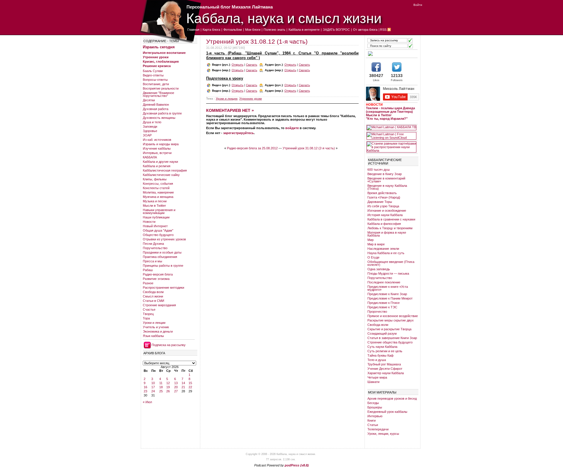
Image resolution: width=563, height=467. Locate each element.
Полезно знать (274, 29)
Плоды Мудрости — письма (388, 273)
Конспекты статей (156, 188)
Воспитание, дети (156, 84)
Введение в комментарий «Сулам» (386, 180)
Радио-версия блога (158, 274)
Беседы (373, 402)
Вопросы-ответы (155, 79)
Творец (148, 314)
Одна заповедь (378, 269)
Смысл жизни (153, 296)
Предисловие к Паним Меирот (390, 298)
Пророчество (377, 311)
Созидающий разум (382, 333)
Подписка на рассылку (169, 345)
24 (153, 391)
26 (168, 391)
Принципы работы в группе (163, 265)
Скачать (251, 64)
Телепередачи (378, 429)
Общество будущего (158, 235)
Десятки (149, 100)
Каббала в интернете (304, 29)
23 (145, 391)
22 (190, 387)
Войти (417, 4)
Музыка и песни (155, 201)
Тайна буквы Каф (380, 355)
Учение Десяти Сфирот (384, 368)
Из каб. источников (157, 139)
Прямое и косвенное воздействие (392, 315)
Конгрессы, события (158, 183)
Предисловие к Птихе (383, 302)
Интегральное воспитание (164, 52)
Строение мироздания (159, 305)
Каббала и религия (156, 166)
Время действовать (382, 192)
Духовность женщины (159, 117)
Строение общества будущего (390, 342)
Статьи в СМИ (153, 300)
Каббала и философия (384, 223)
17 (153, 387)
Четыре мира (377, 377)
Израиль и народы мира (161, 144)
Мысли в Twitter (154, 205)
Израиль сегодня (159, 47)
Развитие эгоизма (156, 278)
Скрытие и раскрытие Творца (389, 329)
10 (153, 383)
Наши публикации (156, 217)
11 (160, 383)
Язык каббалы (153, 336)
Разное (148, 283)
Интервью (374, 416)
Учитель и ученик (156, 327)
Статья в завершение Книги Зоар (392, 337)
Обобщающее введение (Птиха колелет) (390, 263)
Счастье (149, 309)
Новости (149, 221)
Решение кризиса (157, 66)
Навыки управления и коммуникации (159, 211)
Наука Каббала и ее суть (385, 253)
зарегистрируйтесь (238, 133)
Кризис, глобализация (161, 61)
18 (161, 387)
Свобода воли (153, 292)
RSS (383, 29)
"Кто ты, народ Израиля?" (387, 118)
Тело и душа (376, 359)
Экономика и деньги (158, 331)
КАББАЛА (150, 157)
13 (176, 383)
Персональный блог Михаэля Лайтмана (229, 6)
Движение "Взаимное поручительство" (158, 94)
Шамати (373, 381)
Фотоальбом (232, 29)
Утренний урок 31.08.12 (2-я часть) (309, 148)
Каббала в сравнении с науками (391, 219)
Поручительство (155, 248)
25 (161, 391)
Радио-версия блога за (252, 148)
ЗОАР (147, 135)
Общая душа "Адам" (158, 230)
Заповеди (150, 126)
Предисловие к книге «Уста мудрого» (387, 288)
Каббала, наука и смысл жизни (283, 17)
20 (176, 387)
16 (145, 387)
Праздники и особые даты (162, 252)
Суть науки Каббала (382, 346)
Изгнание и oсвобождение (386, 210)
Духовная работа (155, 109)
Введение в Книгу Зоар (384, 173)
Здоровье (150, 131)
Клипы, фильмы (155, 179)
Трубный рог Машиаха (384, 364)
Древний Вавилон (156, 104)
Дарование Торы (379, 201)
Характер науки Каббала (385, 373)
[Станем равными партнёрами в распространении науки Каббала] (391, 147)
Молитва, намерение (158, 192)
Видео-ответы (153, 75)
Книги (371, 420)
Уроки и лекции (154, 322)
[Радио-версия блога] (391, 53)
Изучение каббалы (157, 148)
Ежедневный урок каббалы (387, 411)
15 (190, 383)
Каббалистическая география (165, 170)
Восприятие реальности (161, 88)
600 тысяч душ (378, 169)
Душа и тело (152, 122)
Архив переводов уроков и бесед (392, 398)
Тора (146, 318)
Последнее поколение (383, 282)
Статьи (372, 424)
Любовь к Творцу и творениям (390, 228)
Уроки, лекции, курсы (383, 433)
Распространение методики (163, 287)
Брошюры (374, 407)
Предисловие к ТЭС (382, 307)
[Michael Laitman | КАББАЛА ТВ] (391, 127)
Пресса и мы (152, 261)
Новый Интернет (155, 226)
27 (176, 391)
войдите (292, 128)
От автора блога (365, 29)
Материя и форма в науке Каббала (386, 234)
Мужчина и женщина (158, 197)
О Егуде (373, 257)
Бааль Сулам (153, 71)
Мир (370, 239)
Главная (193, 29)
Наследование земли (383, 248)
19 (168, 387)
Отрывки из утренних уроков (164, 239)
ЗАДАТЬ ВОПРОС (336, 29)
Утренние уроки (156, 57)
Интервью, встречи (157, 153)
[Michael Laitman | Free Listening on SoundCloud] (391, 136)
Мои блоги (252, 29)
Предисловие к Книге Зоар (387, 293)
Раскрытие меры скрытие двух (390, 320)
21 (183, 387)
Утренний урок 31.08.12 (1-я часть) (257, 41)
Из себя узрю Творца (383, 206)
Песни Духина (153, 243)
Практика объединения (160, 257)
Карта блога (211, 29)
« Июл (147, 402)
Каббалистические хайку (161, 175)
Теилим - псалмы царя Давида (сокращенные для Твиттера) (390, 109)
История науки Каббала (385, 214)
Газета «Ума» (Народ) (383, 197)
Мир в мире (376, 244)
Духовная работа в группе (162, 113)
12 (168, 383)
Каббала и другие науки (160, 161)
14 (183, 383)
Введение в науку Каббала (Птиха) (387, 187)
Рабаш (148, 270)
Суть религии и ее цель (384, 351)
